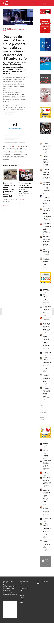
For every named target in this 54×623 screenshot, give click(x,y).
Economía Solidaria (8, 199)
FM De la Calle (8, 28)
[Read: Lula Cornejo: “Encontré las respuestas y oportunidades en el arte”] (41, 258)
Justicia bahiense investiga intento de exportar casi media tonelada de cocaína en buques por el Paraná (47, 391)
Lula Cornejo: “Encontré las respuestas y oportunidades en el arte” (46, 261)
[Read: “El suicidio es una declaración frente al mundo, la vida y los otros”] (41, 307)
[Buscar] (33, 3)
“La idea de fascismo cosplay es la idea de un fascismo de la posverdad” (46, 146)
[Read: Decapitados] (41, 290)
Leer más (5, 205)
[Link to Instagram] (46, 3)
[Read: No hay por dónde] (41, 318)
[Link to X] (44, 3)
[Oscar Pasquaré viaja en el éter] (1, 311)
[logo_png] (6, 3)
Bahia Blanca (16, 29)
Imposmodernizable (47, 352)
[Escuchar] (45, 13)
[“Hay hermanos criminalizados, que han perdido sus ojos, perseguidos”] (53, 311)
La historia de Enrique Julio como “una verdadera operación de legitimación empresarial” (46, 159)
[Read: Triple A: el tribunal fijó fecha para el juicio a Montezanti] (41, 295)
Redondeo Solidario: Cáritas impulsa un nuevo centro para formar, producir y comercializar (10, 189)
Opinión (21, 602)
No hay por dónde (47, 317)
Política (41, 405)
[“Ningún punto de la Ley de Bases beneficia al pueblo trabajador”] (26, 175)
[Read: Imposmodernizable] (41, 353)
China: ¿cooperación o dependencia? (46, 251)
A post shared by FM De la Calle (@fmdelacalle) (15, 142)
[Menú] (36, 3)
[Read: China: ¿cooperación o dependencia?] (41, 250)
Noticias (22, 29)
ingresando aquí (16, 146)
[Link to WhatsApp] (50, 3)
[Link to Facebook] (42, 3)
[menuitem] (33, 3)
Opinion (41, 422)
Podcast (21, 590)
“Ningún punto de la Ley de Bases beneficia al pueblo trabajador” (25, 187)
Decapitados (45, 289)
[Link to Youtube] (48, 3)
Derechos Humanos (44, 412)
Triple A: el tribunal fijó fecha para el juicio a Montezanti (46, 297)
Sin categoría (6, 201)
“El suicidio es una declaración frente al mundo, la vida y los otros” (47, 309)
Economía (42, 417)
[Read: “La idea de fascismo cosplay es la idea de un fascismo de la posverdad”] (41, 144)
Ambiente (42, 414)
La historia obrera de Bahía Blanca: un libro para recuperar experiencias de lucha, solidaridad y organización (47, 213)
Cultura (41, 410)
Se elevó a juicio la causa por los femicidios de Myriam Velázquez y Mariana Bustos (47, 326)
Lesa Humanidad (43, 407)
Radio (4, 30)
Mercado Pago (19, 151)
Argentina (10, 29)
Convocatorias (13, 197)
